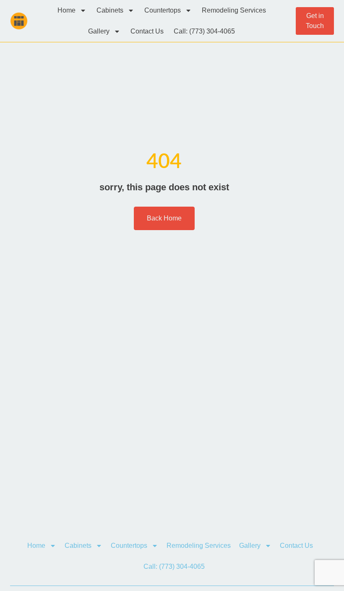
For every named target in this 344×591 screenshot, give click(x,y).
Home (66, 10)
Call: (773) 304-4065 (204, 31)
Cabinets (109, 10)
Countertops (162, 10)
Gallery (98, 31)
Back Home (164, 218)
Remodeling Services (234, 10)
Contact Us (147, 31)
